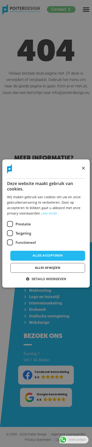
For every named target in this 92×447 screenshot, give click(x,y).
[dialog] (46, 223)
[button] (46, 279)
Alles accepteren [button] (48, 255)
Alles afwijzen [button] (48, 268)
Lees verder (49, 213)
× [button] (83, 168)
